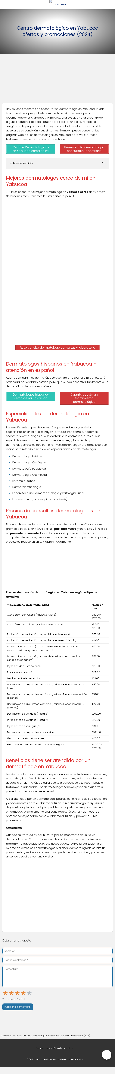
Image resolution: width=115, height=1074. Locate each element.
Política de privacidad (62, 1048)
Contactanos (43, 1048)
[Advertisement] (57, 80)
